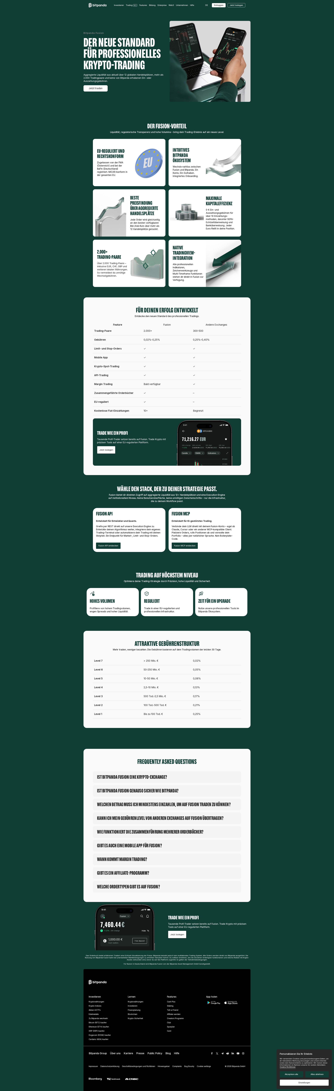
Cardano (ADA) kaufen (98, 1039)
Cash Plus (171, 1002)
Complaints (177, 1066)
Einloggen (218, 5)
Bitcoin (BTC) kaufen (98, 1022)
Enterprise (162, 5)
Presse (140, 1053)
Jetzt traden (95, 88)
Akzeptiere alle (291, 1074)
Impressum (93, 1066)
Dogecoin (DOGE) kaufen (100, 1035)
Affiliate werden (173, 1014)
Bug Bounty (189, 1066)
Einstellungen (304, 1082)
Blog (168, 1053)
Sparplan (171, 1027)
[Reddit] (227, 1053)
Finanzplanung (134, 1010)
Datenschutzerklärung (109, 1066)
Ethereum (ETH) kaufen (99, 1027)
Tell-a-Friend (172, 1010)
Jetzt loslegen (236, 5)
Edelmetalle (94, 1014)
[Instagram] (243, 1053)
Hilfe (176, 1053)
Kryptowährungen (96, 1002)
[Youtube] (238, 1053)
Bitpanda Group (98, 1053)
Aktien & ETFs (95, 1010)
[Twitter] (217, 1053)
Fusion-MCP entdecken (184, 545)
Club (169, 1022)
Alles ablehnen (317, 1074)
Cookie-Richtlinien (288, 1067)
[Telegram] (222, 1053)
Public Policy (154, 1053)
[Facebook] (212, 1053)
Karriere (128, 1053)
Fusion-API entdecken (108, 545)
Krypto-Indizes (95, 1006)
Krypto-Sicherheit (135, 1018)
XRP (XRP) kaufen (97, 1031)
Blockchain (132, 1014)
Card (169, 1031)
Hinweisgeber (164, 1066)
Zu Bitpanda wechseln (98, 1018)
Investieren (132, 1006)
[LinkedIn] (233, 1053)
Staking (170, 1006)
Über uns (115, 1053)
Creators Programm (175, 1018)
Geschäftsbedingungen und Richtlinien (138, 1066)
